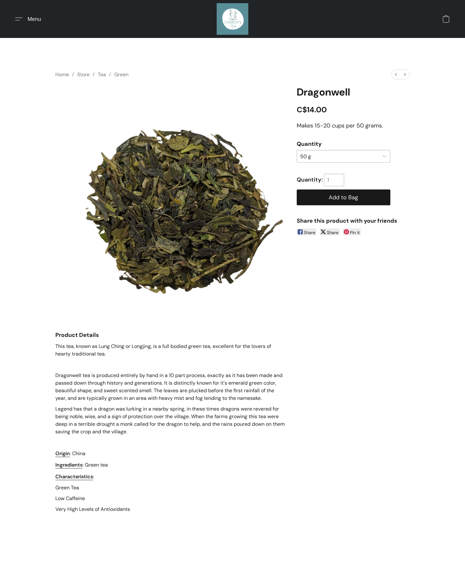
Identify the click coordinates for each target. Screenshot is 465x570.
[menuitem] (396, 74)
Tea (102, 74)
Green (121, 74)
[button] (232, 19)
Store (83, 74)
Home (62, 74)
